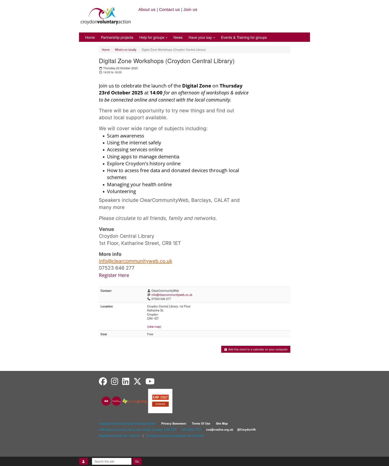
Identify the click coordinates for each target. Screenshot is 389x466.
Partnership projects (117, 37)
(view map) (154, 326)
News (178, 37)
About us (147, 9)
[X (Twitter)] (137, 381)
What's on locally (125, 50)
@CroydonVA (246, 429)
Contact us (169, 9)
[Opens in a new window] (160, 401)
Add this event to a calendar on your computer (258, 349)
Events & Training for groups (244, 37)
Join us (190, 9)
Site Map (222, 423)
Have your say (201, 37)
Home (90, 37)
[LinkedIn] (125, 381)
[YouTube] (150, 381)
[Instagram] (114, 381)
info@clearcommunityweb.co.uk (135, 261)
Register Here (114, 275)
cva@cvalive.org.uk (219, 429)
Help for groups (152, 37)
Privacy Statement (174, 423)
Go (137, 461)
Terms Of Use (201, 423)
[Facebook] (103, 381)
